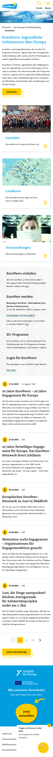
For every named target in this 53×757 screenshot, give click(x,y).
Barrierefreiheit (9, 749)
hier (27, 286)
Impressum (7, 733)
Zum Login (11, 369)
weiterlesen (11, 91)
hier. (27, 324)
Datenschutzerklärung (11, 739)
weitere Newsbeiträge (16, 651)
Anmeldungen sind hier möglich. (21, 315)
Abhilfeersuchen (9, 744)
